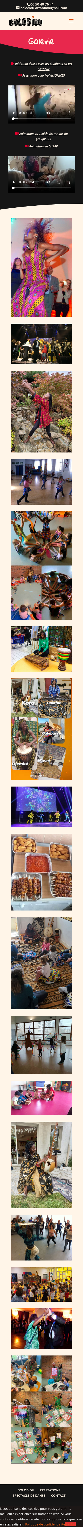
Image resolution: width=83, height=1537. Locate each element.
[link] (25, 20)
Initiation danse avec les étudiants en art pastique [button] (43, 66)
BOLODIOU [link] (26, 1490)
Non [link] (72, 1524)
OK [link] (67, 1524)
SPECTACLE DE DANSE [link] (29, 1495)
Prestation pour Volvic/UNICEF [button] (43, 75)
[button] (71, 23)
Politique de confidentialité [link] (45, 1524)
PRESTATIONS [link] (50, 1490)
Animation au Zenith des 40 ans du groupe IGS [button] (43, 136)
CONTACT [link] (58, 1495)
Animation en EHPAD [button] (43, 146)
